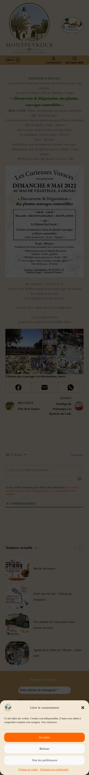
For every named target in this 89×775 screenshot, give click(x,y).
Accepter (44, 737)
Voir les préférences (44, 760)
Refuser (44, 748)
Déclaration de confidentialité (54, 769)
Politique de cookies (28, 769)
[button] (83, 708)
